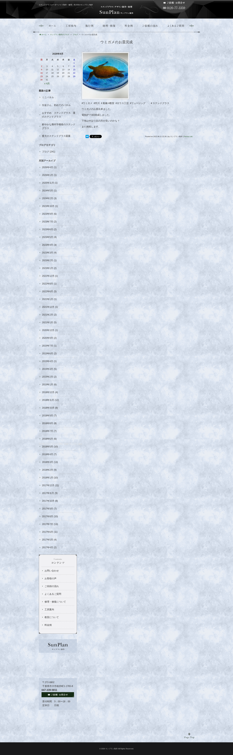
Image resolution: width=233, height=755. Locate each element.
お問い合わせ (52, 570)
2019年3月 (47, 369)
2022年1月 (47, 299)
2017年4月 (47, 547)
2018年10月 (48, 407)
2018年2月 (47, 469)
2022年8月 (47, 283)
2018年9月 (47, 415)
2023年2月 (47, 260)
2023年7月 (47, 221)
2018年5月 (47, 446)
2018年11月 (48, 400)
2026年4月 (47, 167)
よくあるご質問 (53, 594)
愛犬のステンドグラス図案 (56, 136)
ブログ (45, 151)
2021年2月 (47, 314)
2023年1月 (47, 268)
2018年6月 (47, 438)
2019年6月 (47, 353)
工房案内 (49, 609)
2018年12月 (48, 392)
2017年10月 (48, 500)
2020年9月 (47, 338)
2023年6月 (47, 229)
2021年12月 (48, 307)
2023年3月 (47, 252)
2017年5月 (47, 539)
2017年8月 (47, 516)
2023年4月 (47, 244)
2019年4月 (47, 361)
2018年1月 (47, 477)
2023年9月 (47, 213)
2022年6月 (47, 291)
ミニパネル (48, 97)
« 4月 (47, 83)
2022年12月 (48, 276)
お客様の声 (50, 578)
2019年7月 (47, 345)
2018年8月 (47, 423)
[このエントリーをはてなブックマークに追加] (87, 136)
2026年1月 (47, 175)
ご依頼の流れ (52, 586)
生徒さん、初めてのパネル (56, 105)
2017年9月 (47, 508)
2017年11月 (48, 493)
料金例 (48, 625)
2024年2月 (47, 198)
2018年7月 (47, 431)
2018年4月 (47, 454)
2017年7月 (47, 524)
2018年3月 (47, 462)
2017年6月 (47, 532)
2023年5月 (47, 237)
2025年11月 (48, 182)
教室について (52, 617)
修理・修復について (55, 601)
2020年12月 (48, 330)
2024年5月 (47, 190)
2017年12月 (48, 485)
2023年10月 (48, 206)
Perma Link (188, 136)
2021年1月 (47, 322)
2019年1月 (47, 384)
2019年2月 (47, 376)
